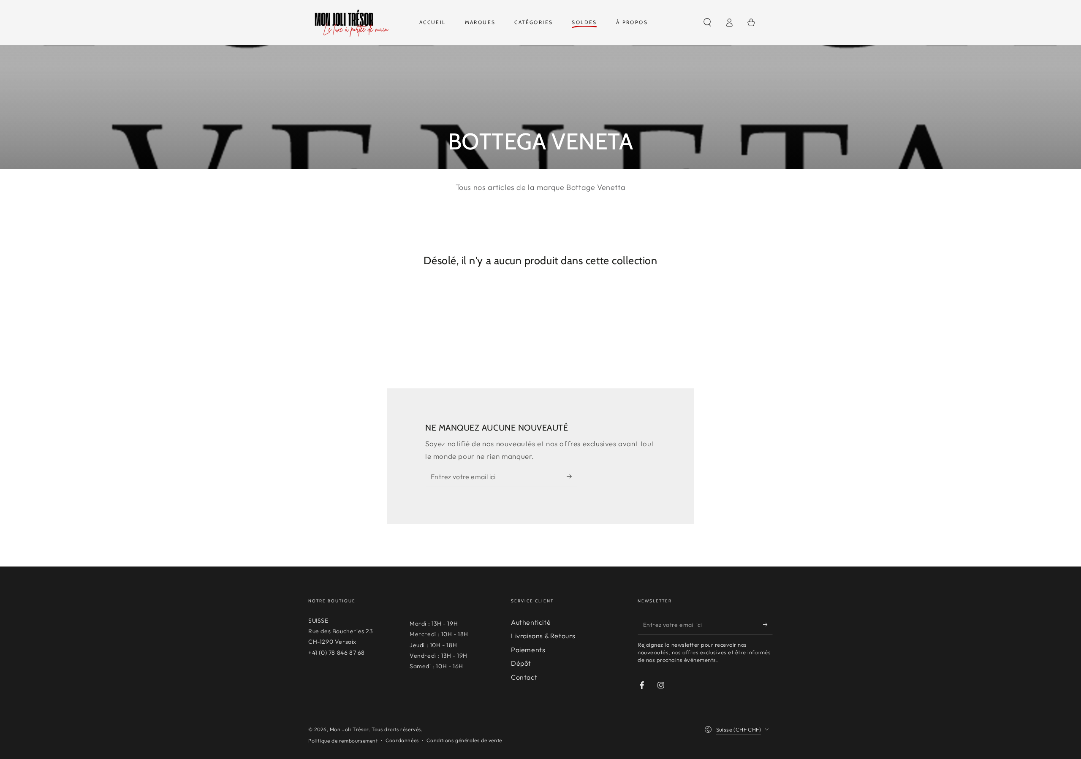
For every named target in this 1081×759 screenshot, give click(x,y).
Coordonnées (402, 740)
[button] (707, 22)
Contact (524, 677)
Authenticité (531, 622)
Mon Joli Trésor (349, 729)
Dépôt (521, 663)
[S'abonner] (572, 476)
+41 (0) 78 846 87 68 (336, 652)
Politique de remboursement (343, 740)
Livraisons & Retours (543, 636)
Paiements (528, 649)
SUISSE (318, 620)
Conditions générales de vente (464, 740)
